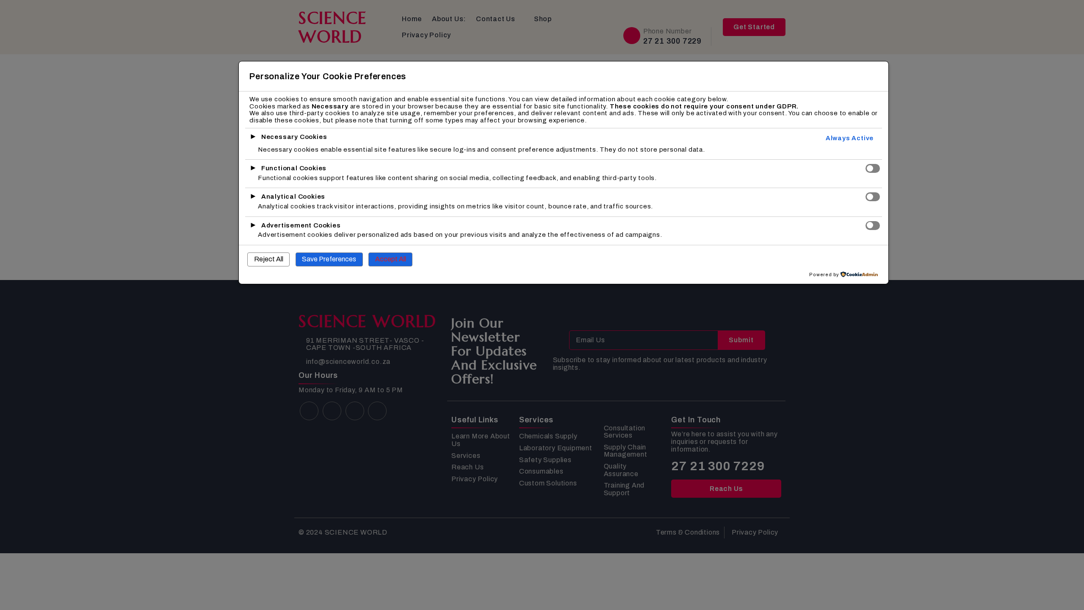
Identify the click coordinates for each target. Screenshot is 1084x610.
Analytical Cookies (293, 196)
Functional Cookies (293, 168)
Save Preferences (329, 259)
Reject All (268, 259)
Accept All (390, 259)
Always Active (850, 138)
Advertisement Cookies (301, 225)
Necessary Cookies (294, 136)
